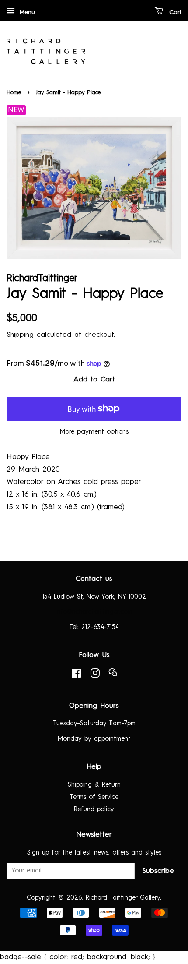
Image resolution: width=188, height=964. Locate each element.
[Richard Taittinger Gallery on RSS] (112, 675)
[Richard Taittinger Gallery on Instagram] (95, 675)
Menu (26, 12)
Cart (174, 12)
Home (14, 92)
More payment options (94, 432)
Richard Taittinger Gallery (123, 898)
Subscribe (158, 871)
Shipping (20, 335)
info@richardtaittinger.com (94, 612)
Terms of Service (94, 797)
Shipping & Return (94, 785)
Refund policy (94, 809)
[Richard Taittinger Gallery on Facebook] (76, 675)
